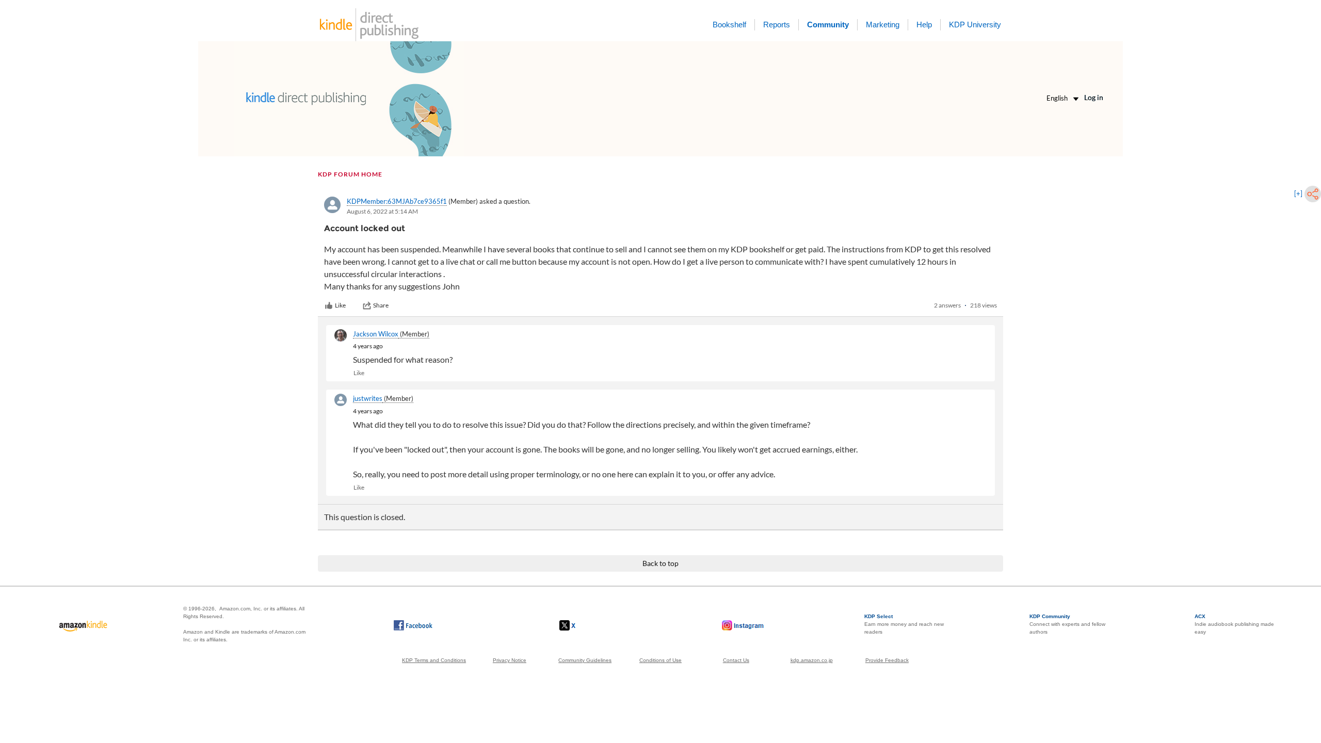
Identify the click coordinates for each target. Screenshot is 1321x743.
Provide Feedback (887, 660)
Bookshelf (729, 24)
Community (828, 24)
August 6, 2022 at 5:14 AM (382, 211)
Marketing (882, 24)
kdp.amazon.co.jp (812, 660)
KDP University (975, 24)
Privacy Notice (509, 660)
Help (924, 24)
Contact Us (736, 660)
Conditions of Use (660, 660)
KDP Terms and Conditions (434, 660)
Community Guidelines (584, 660)
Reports (776, 24)
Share (381, 305)
